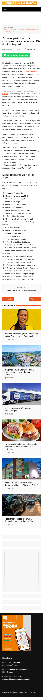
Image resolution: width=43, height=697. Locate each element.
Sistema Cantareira (30, 72)
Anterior (9, 299)
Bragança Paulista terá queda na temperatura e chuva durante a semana (19, 372)
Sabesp (5, 94)
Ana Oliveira (8, 49)
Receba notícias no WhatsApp (17, 55)
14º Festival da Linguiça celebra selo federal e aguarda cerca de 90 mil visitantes (20, 446)
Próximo (33, 299)
